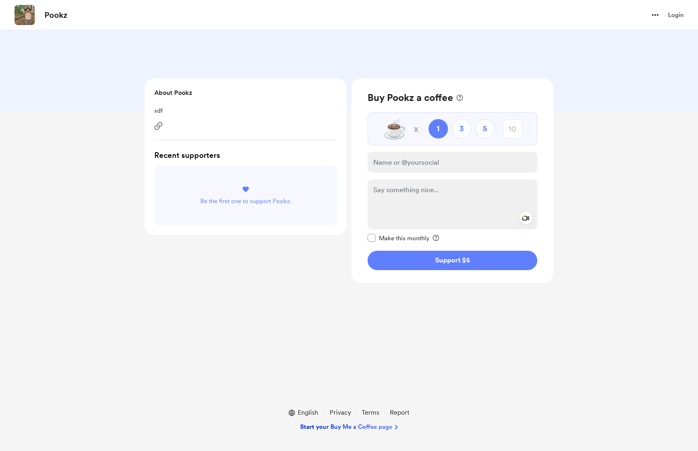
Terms (370, 412)
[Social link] (158, 126)
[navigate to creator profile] (25, 15)
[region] (452, 180)
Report (399, 412)
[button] (655, 14)
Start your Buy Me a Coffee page (346, 426)
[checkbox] (398, 238)
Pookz (55, 15)
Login (675, 15)
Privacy (340, 412)
